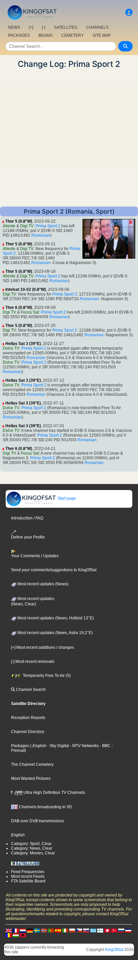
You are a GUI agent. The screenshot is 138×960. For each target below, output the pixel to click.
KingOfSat (114, 949)
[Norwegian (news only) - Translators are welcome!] (44, 930)
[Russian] (121, 930)
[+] (31, 27)
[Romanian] (9, 935)
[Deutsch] (30, 930)
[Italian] (65, 930)
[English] (9, 930)
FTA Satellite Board (28, 881)
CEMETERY (72, 35)
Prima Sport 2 (48, 226)
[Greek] (93, 930)
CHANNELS (97, 27)
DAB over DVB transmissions (37, 821)
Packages (20, 745)
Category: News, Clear (31, 848)
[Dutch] (23, 930)
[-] (43, 27)
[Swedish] (37, 930)
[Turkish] (114, 930)
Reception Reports (28, 717)
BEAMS (46, 35)
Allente (9, 226)
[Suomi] (100, 930)
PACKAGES (19, 35)
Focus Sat (30, 312)
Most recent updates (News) (42, 584)
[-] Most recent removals (32, 661)
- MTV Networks (84, 745)
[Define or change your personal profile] (129, 12)
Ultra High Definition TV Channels (53, 792)
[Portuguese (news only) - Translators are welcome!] (51, 930)
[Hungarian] (16, 935)
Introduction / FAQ (27, 518)
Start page (66, 498)
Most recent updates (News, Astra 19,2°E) (54, 632)
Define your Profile (28, 537)
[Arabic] (107, 930)
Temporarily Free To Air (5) (46, 675)
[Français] (16, 930)
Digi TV (26, 226)
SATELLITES (65, 27)
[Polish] (72, 930)
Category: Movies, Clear (33, 853)
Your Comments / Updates (35, 556)
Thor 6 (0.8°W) (18, 307)
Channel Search (30, 689)
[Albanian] (23, 935)
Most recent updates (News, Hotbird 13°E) (55, 618)
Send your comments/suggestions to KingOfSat (53, 570)
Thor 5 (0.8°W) (18, 221)
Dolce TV (11, 348)
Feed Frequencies (27, 871)
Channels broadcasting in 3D (45, 807)
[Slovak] (86, 930)
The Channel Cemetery (32, 764)
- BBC (105, 745)
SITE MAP (101, 35)
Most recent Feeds (28, 876)
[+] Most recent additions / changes (42, 647)
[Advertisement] (69, 138)
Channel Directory (27, 731)
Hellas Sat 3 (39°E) (23, 343)
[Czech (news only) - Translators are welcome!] (79, 930)
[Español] (58, 930)
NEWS (14, 27)
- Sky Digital (57, 745)
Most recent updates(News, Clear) (32, 601)
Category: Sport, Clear (31, 843)
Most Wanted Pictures (31, 778)
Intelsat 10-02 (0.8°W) (25, 289)
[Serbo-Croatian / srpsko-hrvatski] (128, 930)
